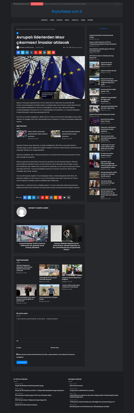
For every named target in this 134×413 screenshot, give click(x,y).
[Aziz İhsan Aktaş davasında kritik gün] (94, 183)
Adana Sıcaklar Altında (108, 71)
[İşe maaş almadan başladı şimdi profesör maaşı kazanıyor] (56, 133)
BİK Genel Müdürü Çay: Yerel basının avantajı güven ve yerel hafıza (25, 299)
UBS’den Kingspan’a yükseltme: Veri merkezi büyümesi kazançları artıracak (24, 267)
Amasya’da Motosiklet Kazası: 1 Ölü (108, 90)
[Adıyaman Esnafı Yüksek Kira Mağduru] (72, 270)
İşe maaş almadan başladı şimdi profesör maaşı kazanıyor (71, 134)
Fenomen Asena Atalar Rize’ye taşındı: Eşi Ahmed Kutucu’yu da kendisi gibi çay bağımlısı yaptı (109, 193)
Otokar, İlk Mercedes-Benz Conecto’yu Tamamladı (71, 286)
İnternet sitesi (55, 347)
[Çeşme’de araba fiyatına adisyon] (94, 65)
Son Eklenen (103, 28)
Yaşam (83, 20)
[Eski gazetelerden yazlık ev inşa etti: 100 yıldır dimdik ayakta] (94, 174)
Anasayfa (44, 20)
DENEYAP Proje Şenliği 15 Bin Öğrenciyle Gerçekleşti (108, 99)
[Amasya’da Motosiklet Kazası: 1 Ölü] (94, 92)
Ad (17, 340)
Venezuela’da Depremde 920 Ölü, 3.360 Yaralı (109, 107)
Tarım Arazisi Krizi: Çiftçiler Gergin (48, 298)
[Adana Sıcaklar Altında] (94, 73)
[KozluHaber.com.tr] (67, 11)
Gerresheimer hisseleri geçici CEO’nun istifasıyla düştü (59, 4)
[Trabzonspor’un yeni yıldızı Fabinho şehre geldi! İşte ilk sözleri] (94, 147)
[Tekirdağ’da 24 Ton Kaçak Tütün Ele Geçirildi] (49, 270)
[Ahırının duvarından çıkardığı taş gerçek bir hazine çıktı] (94, 138)
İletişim (90, 20)
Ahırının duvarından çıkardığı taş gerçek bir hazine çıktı (108, 138)
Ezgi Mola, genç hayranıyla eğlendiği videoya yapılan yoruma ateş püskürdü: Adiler (109, 164)
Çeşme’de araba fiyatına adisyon (106, 63)
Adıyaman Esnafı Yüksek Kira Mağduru (71, 278)
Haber (52, 20)
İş (24, 29)
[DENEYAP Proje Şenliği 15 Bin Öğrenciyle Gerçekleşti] (94, 100)
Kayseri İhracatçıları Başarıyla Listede (102, 114)
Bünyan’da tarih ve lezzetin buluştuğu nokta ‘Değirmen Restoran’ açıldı (109, 81)
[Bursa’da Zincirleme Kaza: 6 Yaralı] (94, 121)
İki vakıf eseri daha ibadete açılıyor (107, 154)
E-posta (19, 347)
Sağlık (67, 20)
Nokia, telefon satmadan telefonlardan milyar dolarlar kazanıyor (38, 134)
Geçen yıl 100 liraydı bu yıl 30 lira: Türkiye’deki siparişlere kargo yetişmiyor (102, 43)
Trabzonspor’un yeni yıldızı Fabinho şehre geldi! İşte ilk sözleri (108, 147)
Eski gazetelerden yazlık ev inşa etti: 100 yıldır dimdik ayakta (109, 174)
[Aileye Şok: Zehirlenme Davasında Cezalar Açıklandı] (94, 129)
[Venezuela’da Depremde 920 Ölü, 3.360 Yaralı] (94, 108)
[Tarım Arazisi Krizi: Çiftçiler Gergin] (49, 290)
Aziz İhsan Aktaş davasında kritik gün (107, 182)
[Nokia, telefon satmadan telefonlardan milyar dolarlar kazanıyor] (22, 133)
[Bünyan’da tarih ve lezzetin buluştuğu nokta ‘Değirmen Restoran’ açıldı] (94, 81)
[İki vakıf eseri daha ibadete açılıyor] (94, 156)
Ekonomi (59, 20)
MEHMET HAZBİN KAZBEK (27, 47)
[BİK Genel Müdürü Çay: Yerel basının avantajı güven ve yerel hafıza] (26, 290)
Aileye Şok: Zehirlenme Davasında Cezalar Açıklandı (108, 129)
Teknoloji (75, 20)
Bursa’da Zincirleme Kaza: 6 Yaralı (107, 120)
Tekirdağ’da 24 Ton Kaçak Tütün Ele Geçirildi (48, 278)
